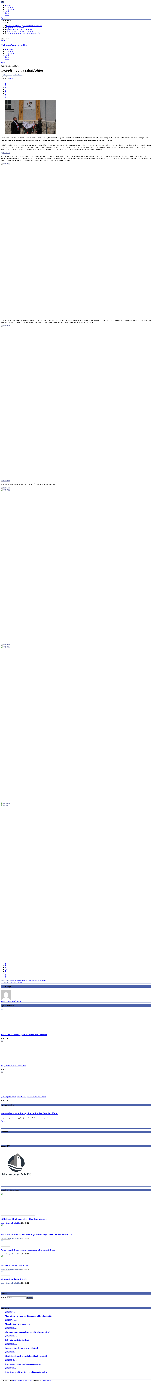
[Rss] (4, 18)
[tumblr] (5, 91)
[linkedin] (5, 88)
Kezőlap (3, 62)
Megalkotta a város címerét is (15, 28)
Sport (6, 13)
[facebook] (5, 84)
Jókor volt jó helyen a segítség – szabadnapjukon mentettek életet (28, 1250)
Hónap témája (9, 9)
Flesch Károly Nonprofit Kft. (22, 1380)
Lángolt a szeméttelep (12, 982)
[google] (6, 93)
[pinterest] (5, 95)
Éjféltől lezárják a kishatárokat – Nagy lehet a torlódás (24, 1219)
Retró (7, 15)
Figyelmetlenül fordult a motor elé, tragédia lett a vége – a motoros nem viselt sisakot (36, 1234)
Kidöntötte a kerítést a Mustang (14, 1265)
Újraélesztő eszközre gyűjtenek (14, 1279)
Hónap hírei (9, 7)
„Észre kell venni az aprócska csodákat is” (20, 31)
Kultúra (7, 11)
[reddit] (6, 89)
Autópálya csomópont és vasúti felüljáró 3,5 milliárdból (24, 980)
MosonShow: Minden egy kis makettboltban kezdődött (24, 26)
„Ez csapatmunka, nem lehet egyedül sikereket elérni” (23, 33)
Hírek (3, 64)
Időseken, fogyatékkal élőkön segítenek (19, 29)
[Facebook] (1, 18)
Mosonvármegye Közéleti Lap (13, 75)
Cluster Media (46, 1380)
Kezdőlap (8, 5)
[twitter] (6, 86)
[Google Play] (2, 18)
